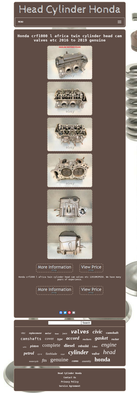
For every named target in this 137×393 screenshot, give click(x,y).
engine (108, 344)
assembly (86, 361)
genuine (59, 359)
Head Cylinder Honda (70, 373)
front (57, 334)
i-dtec (95, 346)
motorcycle (33, 361)
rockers (87, 339)
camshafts (31, 339)
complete (51, 345)
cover (49, 338)
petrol (29, 353)
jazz (64, 334)
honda (102, 359)
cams (75, 361)
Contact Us (70, 377)
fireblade (51, 353)
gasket (101, 338)
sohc (25, 347)
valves (80, 332)
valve (96, 353)
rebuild (83, 346)
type (60, 339)
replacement (35, 333)
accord (72, 338)
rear (63, 354)
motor (48, 333)
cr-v (40, 354)
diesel (69, 345)
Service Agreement (69, 386)
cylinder (78, 352)
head (109, 352)
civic (97, 331)
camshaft (112, 332)
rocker (115, 339)
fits (44, 360)
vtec (23, 332)
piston (34, 346)
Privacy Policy (69, 382)
